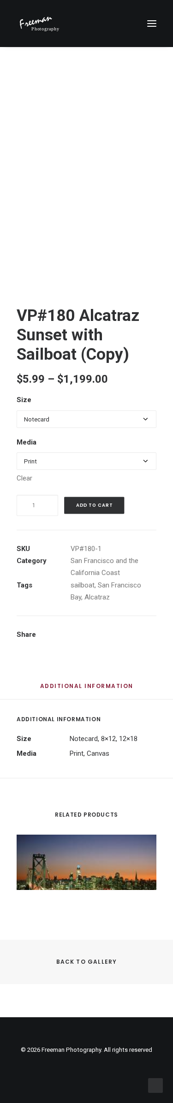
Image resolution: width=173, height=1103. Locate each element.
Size (24, 400)
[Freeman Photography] (39, 23)
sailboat (83, 585)
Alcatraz (97, 597)
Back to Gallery (86, 962)
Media (26, 442)
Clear (24, 478)
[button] (152, 23)
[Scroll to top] (155, 1085)
